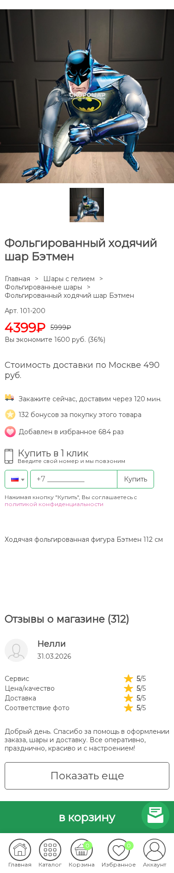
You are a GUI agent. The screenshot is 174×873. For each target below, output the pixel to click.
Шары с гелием (69, 279)
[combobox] (16, 479)
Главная (17, 279)
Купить (135, 479)
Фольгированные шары (43, 287)
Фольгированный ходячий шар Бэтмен (69, 295)
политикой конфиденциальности (54, 504)
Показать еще (87, 776)
